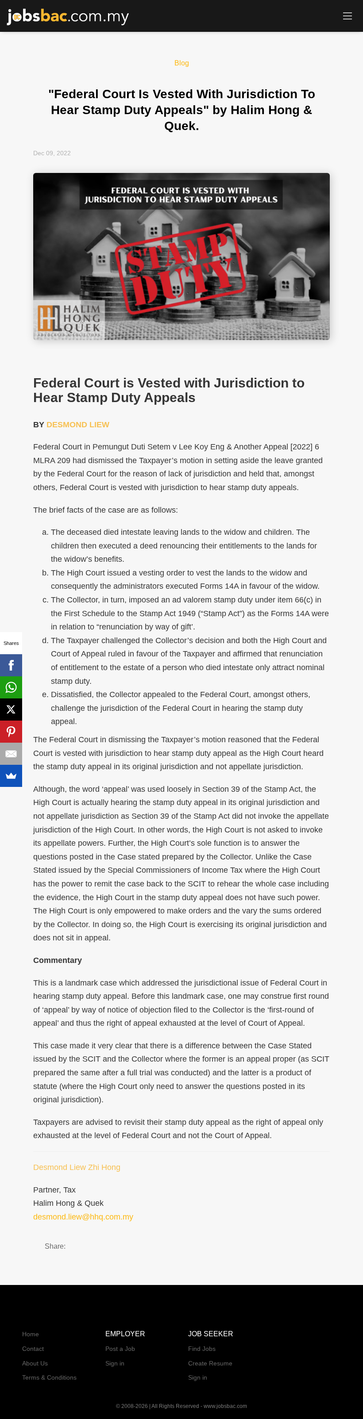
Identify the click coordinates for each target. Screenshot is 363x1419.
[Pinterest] (11, 732)
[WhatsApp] (11, 687)
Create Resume (210, 1363)
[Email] (11, 754)
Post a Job (120, 1348)
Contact (33, 1348)
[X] (11, 709)
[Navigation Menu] (347, 15)
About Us (35, 1363)
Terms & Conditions (49, 1377)
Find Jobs (202, 1348)
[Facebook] (11, 665)
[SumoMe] (11, 776)
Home (30, 1334)
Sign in (114, 1363)
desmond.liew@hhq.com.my (83, 1216)
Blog (181, 63)
